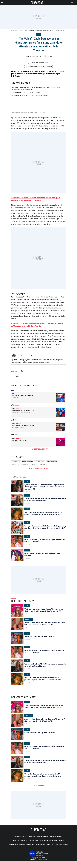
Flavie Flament (24, 465)
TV (12, 376)
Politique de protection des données (52, 840)
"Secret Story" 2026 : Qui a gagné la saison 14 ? (39, 636)
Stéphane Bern (34, 465)
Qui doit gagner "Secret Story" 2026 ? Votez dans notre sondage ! (42, 554)
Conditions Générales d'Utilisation (24, 836)
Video (26, 30)
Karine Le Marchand (27, 461)
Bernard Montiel (16, 461)
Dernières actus (19, 30)
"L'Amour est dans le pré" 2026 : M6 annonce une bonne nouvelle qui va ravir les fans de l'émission (45, 499)
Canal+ (16, 434)
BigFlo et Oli (60, 126)
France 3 (17, 420)
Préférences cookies (61, 844)
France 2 (17, 405)
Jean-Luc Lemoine (40, 461)
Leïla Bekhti (43, 465)
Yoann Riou (15, 465)
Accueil (13, 30)
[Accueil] (37, 2)
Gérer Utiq (50, 844)
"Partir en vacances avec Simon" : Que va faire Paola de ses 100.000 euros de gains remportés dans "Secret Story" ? (43, 610)
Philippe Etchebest (52, 461)
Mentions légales (56, 836)
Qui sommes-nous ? (43, 836)
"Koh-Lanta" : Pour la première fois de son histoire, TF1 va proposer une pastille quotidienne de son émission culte (43, 513)
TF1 (16, 390)
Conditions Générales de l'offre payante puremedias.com (27, 844)
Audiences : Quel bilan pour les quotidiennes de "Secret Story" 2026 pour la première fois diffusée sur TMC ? (44, 624)
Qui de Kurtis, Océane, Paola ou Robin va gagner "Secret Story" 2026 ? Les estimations (44, 541)
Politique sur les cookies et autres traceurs (25, 840)
